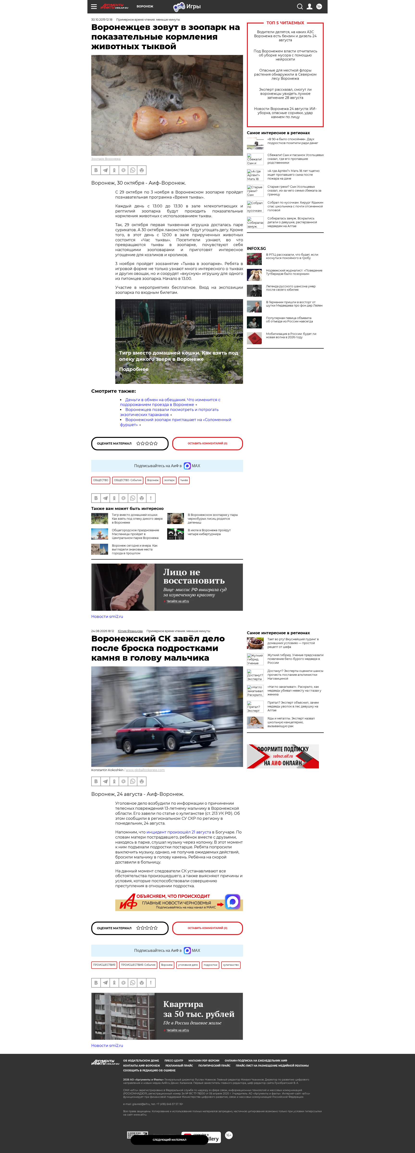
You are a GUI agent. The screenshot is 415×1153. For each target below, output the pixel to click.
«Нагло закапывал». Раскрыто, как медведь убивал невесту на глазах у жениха (294, 690)
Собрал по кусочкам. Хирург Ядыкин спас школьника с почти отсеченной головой (295, 206)
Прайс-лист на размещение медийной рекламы (272, 1065)
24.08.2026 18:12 (102, 631)
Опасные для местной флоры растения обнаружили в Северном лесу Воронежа (285, 74)
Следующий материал (169, 1139)
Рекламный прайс (179, 1065)
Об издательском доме (141, 1060)
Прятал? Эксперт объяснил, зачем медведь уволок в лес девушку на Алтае (293, 706)
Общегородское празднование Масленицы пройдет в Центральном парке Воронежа (135, 534)
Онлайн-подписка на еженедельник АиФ (256, 1060)
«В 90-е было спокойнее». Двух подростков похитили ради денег (293, 141)
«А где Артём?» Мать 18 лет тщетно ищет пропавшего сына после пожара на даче (294, 174)
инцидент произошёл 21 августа (178, 832)
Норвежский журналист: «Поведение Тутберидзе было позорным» (294, 272)
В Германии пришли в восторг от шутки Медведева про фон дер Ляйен (294, 304)
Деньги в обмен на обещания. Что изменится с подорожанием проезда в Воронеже (170, 402)
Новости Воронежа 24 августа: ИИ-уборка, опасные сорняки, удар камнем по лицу (285, 113)
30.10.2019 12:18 (101, 19)
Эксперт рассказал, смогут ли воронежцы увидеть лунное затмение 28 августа (285, 94)
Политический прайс (214, 1065)
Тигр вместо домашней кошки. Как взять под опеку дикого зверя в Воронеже (178, 356)
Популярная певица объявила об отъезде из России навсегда (289, 319)
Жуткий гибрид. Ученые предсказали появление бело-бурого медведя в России (295, 658)
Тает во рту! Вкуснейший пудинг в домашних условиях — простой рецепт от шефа (293, 643)
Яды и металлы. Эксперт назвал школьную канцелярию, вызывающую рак (291, 722)
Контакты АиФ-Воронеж (141, 1065)
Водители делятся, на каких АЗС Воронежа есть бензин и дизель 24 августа (285, 36)
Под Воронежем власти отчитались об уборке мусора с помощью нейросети (285, 55)
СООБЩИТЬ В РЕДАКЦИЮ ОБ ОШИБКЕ (149, 1070)
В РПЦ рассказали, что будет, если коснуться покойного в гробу (292, 256)
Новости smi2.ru (107, 616)
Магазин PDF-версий (204, 1060)
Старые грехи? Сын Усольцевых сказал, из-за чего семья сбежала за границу (294, 190)
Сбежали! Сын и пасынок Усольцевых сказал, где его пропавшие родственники (296, 158)
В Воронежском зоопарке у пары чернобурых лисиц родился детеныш (213, 518)
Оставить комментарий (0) (207, 443)
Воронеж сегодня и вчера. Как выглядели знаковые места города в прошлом (135, 549)
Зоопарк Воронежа (106, 159)
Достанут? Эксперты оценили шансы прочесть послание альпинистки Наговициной (295, 674)
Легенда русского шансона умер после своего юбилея (291, 288)
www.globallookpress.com (145, 770)
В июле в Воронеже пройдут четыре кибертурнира (209, 532)
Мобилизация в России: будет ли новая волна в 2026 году (291, 335)
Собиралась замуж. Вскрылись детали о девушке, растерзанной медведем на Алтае (292, 222)
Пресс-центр (174, 1060)
